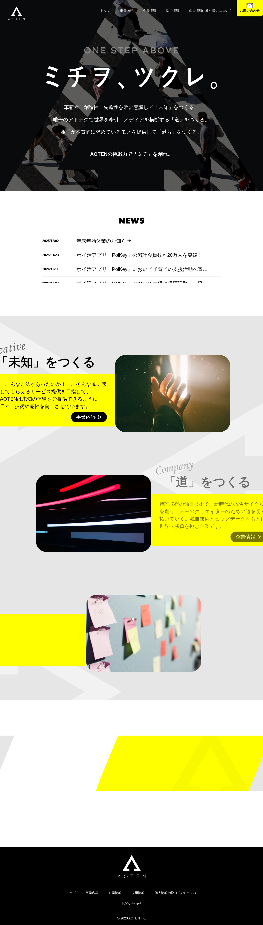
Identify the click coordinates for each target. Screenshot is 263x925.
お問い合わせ (131, 903)
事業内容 (126, 10)
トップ (105, 10)
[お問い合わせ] (250, 7)
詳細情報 (207, 773)
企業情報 (149, 10)
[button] (250, 8)
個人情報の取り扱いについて (210, 10)
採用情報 (172, 10)
